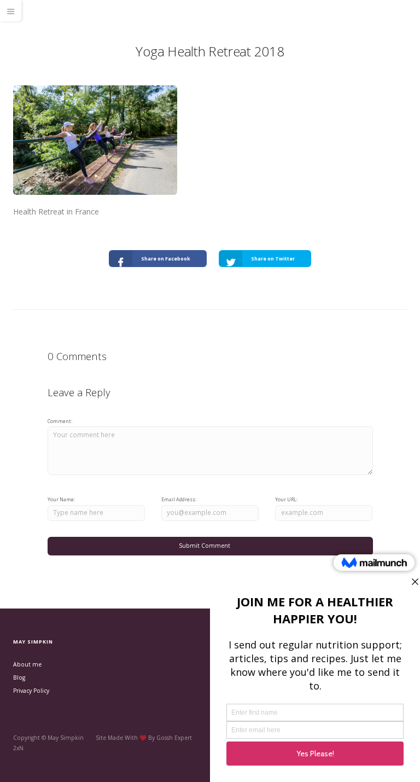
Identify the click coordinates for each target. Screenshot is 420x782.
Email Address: (178, 499)
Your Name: (61, 499)
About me (27, 664)
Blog (19, 677)
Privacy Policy (31, 690)
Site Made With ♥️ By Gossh (135, 738)
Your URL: (286, 499)
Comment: (60, 421)
